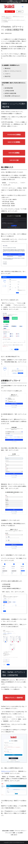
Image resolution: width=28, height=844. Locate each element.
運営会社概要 (5, 830)
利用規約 (12, 830)
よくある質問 (19, 832)
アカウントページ (5, 771)
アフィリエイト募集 (10, 832)
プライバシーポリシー (20, 830)
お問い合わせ (14, 834)
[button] (22, 7)
